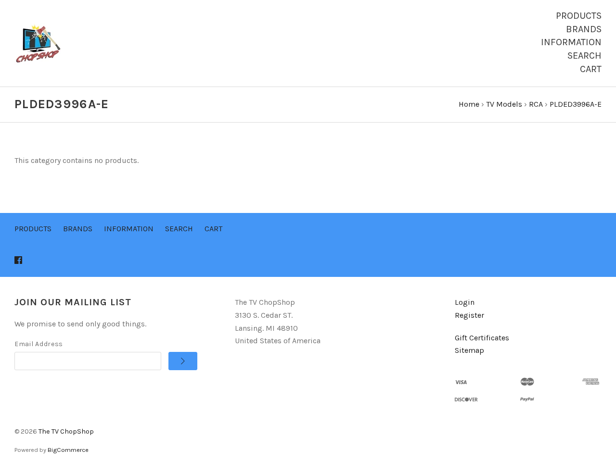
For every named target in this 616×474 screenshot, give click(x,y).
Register (469, 315)
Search (584, 55)
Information (571, 42)
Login (465, 302)
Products (579, 15)
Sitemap (469, 350)
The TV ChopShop (66, 431)
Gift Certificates (482, 337)
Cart (591, 69)
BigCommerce (68, 449)
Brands (584, 29)
